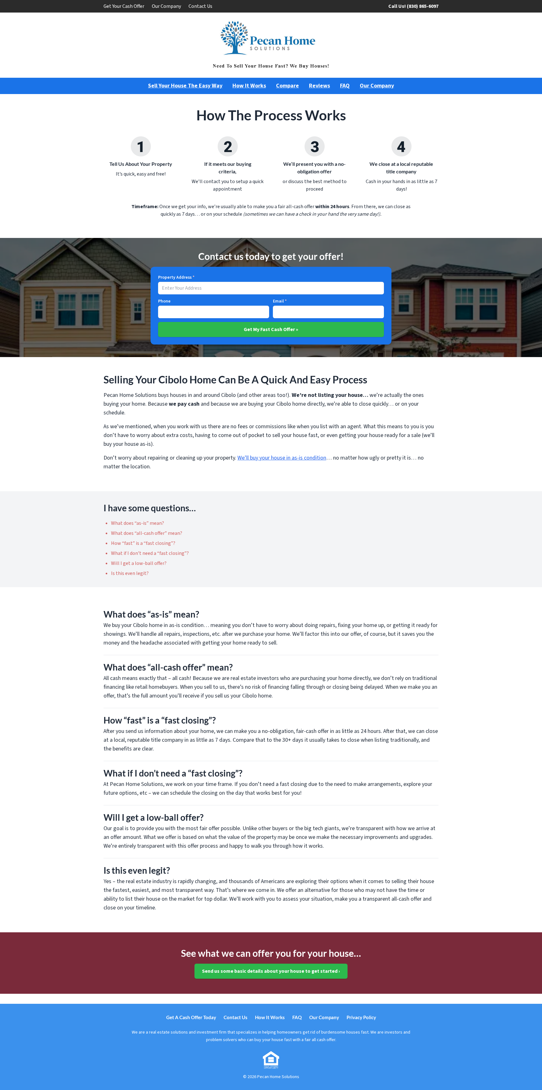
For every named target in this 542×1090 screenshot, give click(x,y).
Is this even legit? (130, 573)
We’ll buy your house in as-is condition (281, 458)
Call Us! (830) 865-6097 (413, 6)
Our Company (166, 6)
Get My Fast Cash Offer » (271, 329)
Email (280, 301)
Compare (287, 86)
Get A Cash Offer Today (191, 1017)
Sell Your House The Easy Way (185, 86)
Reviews (319, 86)
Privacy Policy (361, 1017)
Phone (164, 301)
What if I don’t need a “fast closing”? (150, 553)
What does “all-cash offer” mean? (146, 533)
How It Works (249, 86)
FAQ (345, 86)
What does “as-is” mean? (137, 523)
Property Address (176, 277)
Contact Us (200, 6)
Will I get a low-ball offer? (139, 563)
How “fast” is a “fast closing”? (143, 543)
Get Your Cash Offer (124, 6)
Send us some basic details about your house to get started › (271, 971)
